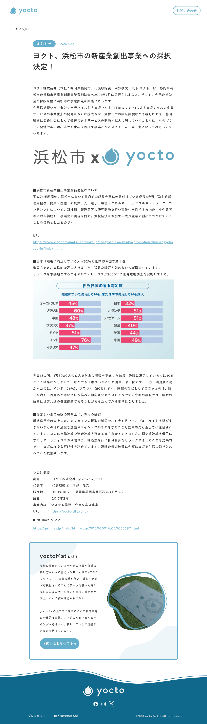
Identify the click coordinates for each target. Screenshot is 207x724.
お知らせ (44, 43)
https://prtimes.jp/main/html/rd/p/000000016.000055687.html (86, 528)
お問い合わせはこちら (60, 643)
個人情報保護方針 (66, 716)
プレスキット (37, 716)
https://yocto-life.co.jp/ (69, 511)
